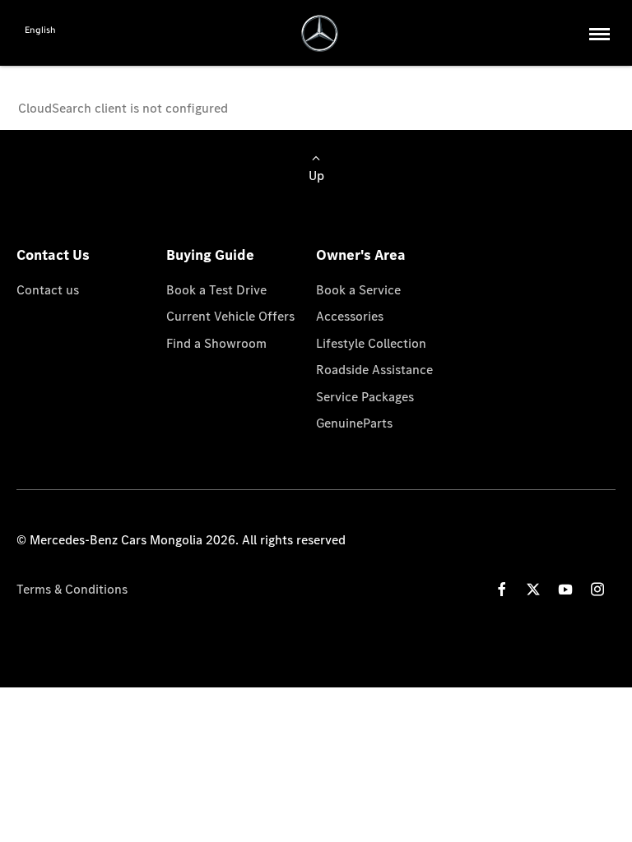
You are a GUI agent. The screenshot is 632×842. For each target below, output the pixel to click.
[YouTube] (565, 589)
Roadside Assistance (374, 369)
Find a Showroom (216, 343)
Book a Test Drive (216, 289)
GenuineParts (354, 422)
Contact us (47, 289)
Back (72, 81)
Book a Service (358, 289)
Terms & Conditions (72, 589)
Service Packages (365, 396)
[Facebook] (502, 589)
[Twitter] (533, 589)
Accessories (349, 316)
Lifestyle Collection (371, 343)
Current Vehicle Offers (230, 316)
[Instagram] (597, 589)
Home (37, 81)
